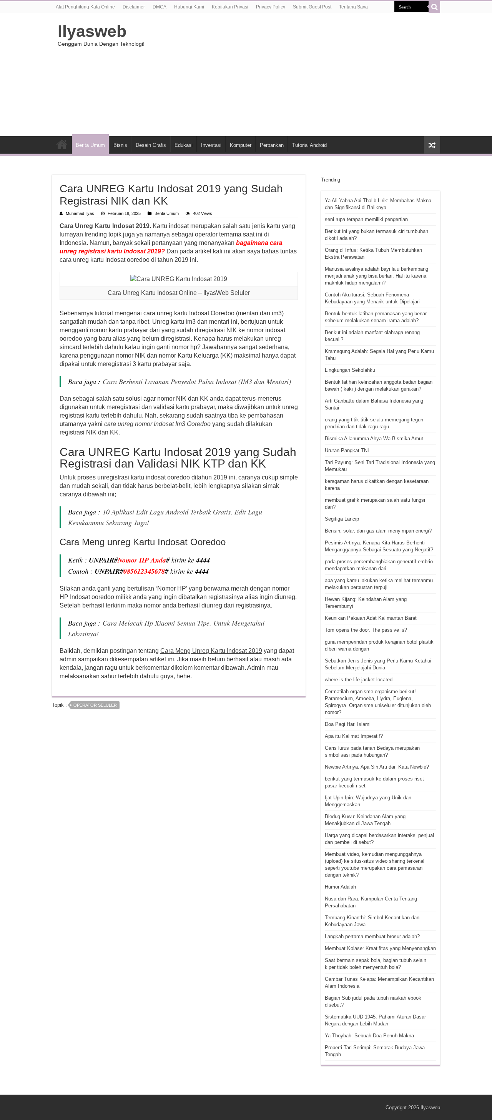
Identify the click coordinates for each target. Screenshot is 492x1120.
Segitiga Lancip (342, 519)
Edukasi (184, 145)
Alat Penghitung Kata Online (85, 7)
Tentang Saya (353, 7)
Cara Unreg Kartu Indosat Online (152, 293)
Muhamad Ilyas (80, 213)
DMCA (159, 7)
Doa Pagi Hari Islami (348, 724)
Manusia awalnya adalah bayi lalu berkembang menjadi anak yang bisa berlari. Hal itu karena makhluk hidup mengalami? (376, 276)
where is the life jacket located (358, 679)
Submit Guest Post (312, 7)
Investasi (211, 145)
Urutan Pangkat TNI (347, 450)
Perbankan (272, 145)
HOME (62, 144)
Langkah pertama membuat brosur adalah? (372, 936)
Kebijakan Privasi (230, 7)
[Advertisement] (294, 74)
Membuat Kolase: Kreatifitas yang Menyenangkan (380, 948)
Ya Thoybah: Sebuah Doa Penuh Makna (369, 1035)
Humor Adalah (340, 887)
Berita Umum (90, 145)
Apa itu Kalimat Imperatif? (354, 736)
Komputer (240, 145)
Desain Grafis (151, 145)
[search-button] (434, 7)
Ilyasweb (92, 31)
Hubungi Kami (189, 7)
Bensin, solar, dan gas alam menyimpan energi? (378, 531)
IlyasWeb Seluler (226, 293)
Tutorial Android (309, 145)
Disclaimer (134, 7)
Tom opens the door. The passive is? (366, 630)
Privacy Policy (270, 7)
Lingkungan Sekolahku (350, 370)
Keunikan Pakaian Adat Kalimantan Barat (371, 618)
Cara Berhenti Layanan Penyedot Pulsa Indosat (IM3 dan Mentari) (197, 381)
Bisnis (120, 145)
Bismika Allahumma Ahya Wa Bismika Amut (374, 438)
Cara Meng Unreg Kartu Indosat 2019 (211, 650)
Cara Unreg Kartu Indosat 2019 (105, 226)
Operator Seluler (95, 705)
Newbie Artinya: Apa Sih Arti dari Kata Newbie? (377, 767)
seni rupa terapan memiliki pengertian (366, 219)
